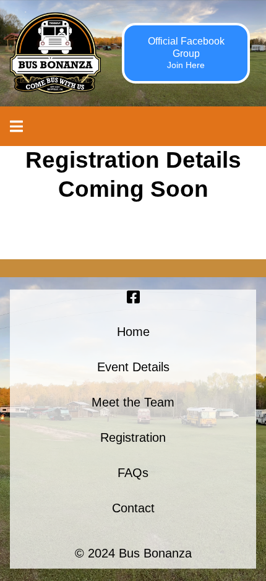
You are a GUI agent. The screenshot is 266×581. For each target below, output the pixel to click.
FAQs (133, 473)
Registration (133, 437)
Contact (133, 508)
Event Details (133, 367)
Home (133, 331)
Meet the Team (133, 402)
